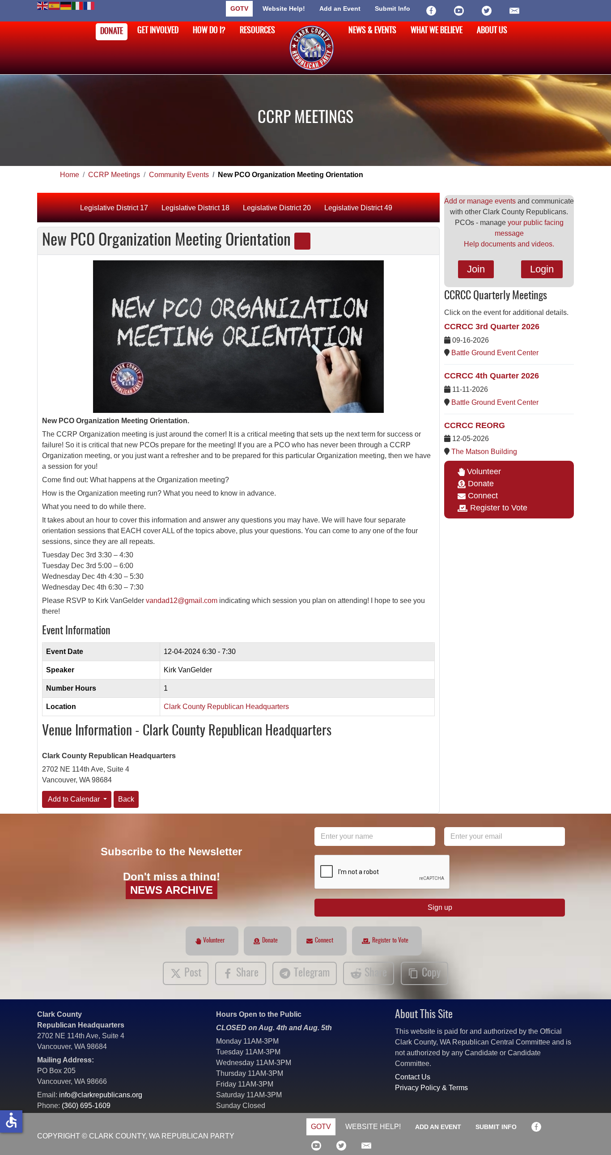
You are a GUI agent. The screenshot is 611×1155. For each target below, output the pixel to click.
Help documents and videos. (509, 244)
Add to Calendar (74, 799)
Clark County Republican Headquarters (226, 706)
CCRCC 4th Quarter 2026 (491, 375)
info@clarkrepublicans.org (100, 1095)
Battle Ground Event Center (495, 353)
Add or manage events (480, 201)
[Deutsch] (66, 5)
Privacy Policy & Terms (431, 1087)
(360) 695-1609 (86, 1105)
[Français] (89, 5)
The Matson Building (484, 451)
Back (126, 799)
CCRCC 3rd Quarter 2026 (491, 326)
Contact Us (412, 1077)
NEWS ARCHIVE (171, 890)
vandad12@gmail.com (181, 600)
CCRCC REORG (474, 425)
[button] (591, 1135)
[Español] (54, 5)
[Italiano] (78, 5)
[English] (43, 5)
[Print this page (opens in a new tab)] (302, 241)
